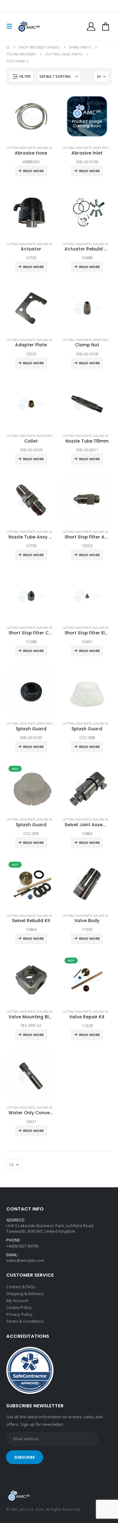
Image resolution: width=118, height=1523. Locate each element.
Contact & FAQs (21, 1286)
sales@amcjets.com (25, 1260)
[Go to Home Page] (8, 47)
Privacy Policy (19, 1314)
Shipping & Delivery (25, 1293)
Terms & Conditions (25, 1321)
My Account (17, 1300)
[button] (11, 26)
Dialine (42, 148)
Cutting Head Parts (21, 148)
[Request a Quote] (105, 26)
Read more (33, 170)
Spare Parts (101, 148)
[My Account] (91, 26)
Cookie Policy (19, 1307)
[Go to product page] (31, 116)
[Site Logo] (29, 26)
